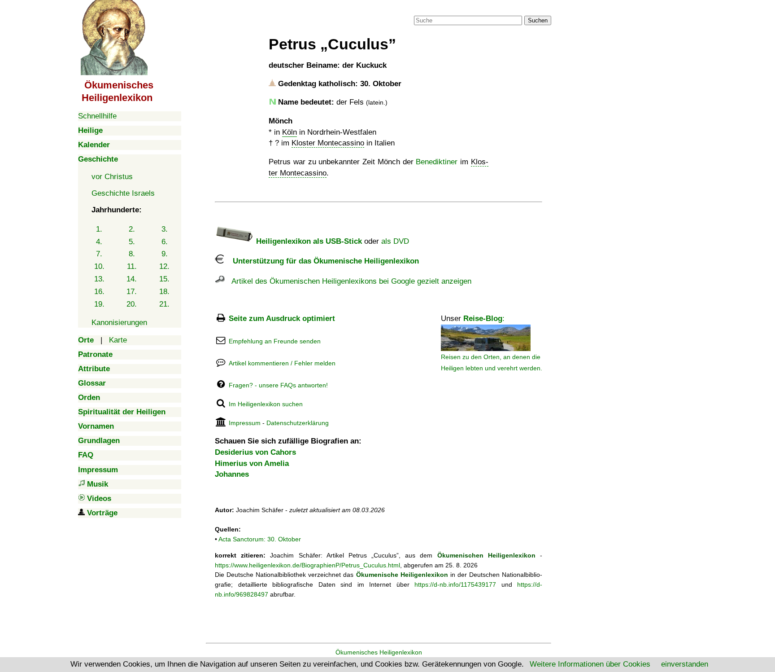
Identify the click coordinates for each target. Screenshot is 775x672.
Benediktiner (436, 162)
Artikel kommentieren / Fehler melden (282, 363)
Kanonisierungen (119, 322)
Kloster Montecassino (328, 143)
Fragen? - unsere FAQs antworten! (278, 385)
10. (99, 266)
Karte (118, 340)
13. (99, 279)
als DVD (395, 241)
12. (164, 266)
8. (132, 254)
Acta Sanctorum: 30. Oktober (259, 539)
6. (164, 241)
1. (99, 229)
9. (164, 254)
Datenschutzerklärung (297, 422)
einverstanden (684, 664)
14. (131, 279)
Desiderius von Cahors (255, 452)
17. (131, 291)
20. (131, 304)
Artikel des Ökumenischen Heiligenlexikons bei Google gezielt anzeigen (348, 281)
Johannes (232, 474)
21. (164, 304)
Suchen (538, 20)
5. (132, 241)
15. (164, 279)
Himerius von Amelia (252, 463)
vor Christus (112, 176)
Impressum (245, 422)
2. (132, 229)
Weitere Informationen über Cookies (590, 664)
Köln (289, 132)
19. (99, 304)
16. (99, 291)
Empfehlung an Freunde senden (275, 341)
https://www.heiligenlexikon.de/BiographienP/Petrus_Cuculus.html (307, 565)
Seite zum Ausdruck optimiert (282, 318)
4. (99, 241)
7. (99, 254)
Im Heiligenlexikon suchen (266, 404)
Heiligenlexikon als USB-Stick (308, 241)
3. (164, 229)
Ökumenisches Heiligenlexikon (378, 652)
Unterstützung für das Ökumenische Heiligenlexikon (321, 261)
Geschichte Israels (123, 193)
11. (132, 266)
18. (164, 291)
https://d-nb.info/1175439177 (455, 584)
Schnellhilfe (97, 116)
